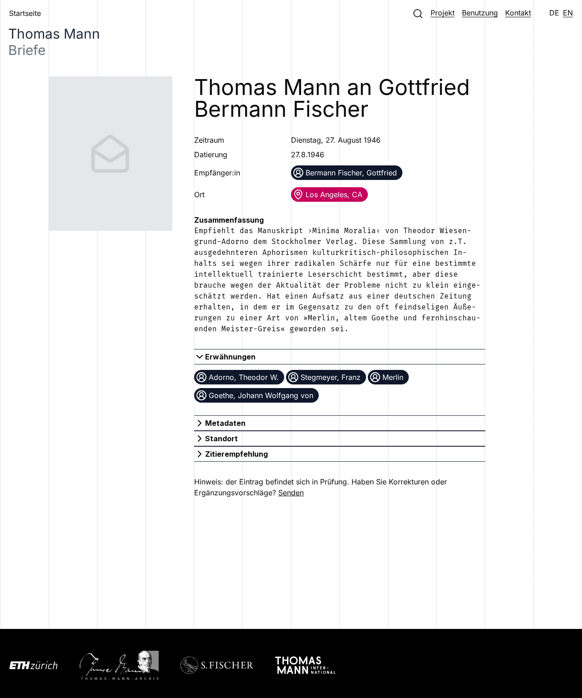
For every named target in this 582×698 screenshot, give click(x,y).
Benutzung (480, 12)
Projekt (443, 12)
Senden (291, 492)
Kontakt (518, 12)
